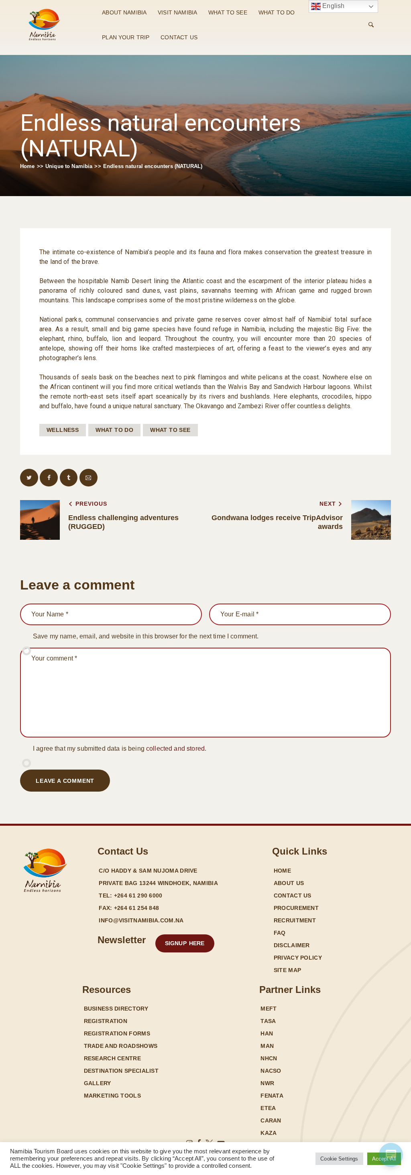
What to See (170, 430)
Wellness (63, 430)
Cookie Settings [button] (339, 1159)
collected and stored (175, 748)
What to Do (114, 430)
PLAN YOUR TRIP (125, 37)
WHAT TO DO (276, 12)
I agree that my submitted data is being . (119, 748)
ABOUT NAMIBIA (124, 12)
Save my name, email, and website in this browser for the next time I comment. (146, 636)
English (332, 5)
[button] (29, 478)
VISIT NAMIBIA (177, 12)
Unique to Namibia (69, 166)
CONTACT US (179, 37)
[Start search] (371, 24)
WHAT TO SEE (227, 12)
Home (27, 166)
